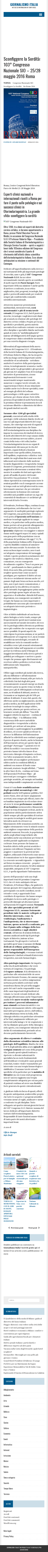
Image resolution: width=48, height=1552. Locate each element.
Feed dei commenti (12, 1520)
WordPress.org (10, 1523)
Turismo (6, 1494)
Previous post (17, 1227)
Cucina (6, 1422)
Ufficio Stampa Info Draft (10, 1134)
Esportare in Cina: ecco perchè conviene (21, 1205)
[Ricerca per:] (24, 1300)
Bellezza (6, 1411)
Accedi (6, 1514)
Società (6, 1483)
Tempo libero (8, 1488)
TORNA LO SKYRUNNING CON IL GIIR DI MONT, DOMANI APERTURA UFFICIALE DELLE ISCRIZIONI (9, 1211)
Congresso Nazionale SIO (23, 83)
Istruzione (7, 1455)
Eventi (6, 1439)
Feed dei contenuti (11, 1517)
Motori (6, 1461)
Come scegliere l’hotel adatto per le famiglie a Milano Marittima (9, 1177)
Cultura (6, 1428)
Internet (6, 1450)
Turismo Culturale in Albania (33, 1203)
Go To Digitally (33, 1547)
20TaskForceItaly (19, 142)
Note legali (7, 1531)
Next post (32, 1227)
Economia (7, 1433)
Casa (5, 1417)
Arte (5, 1400)
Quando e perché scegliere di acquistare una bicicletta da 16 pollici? (35, 1177)
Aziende (6, 1406)
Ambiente (7, 1395)
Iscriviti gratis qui (29, 1247)
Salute (6, 1472)
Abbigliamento (9, 1389)
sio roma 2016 (29, 86)
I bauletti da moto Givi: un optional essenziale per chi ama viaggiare (22, 1177)
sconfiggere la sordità (13, 86)
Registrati (8, 1511)
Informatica (8, 1444)
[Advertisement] (24, 34)
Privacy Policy (8, 1536)
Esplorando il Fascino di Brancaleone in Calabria (24, 1373)
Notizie (6, 1466)
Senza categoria (9, 1477)
